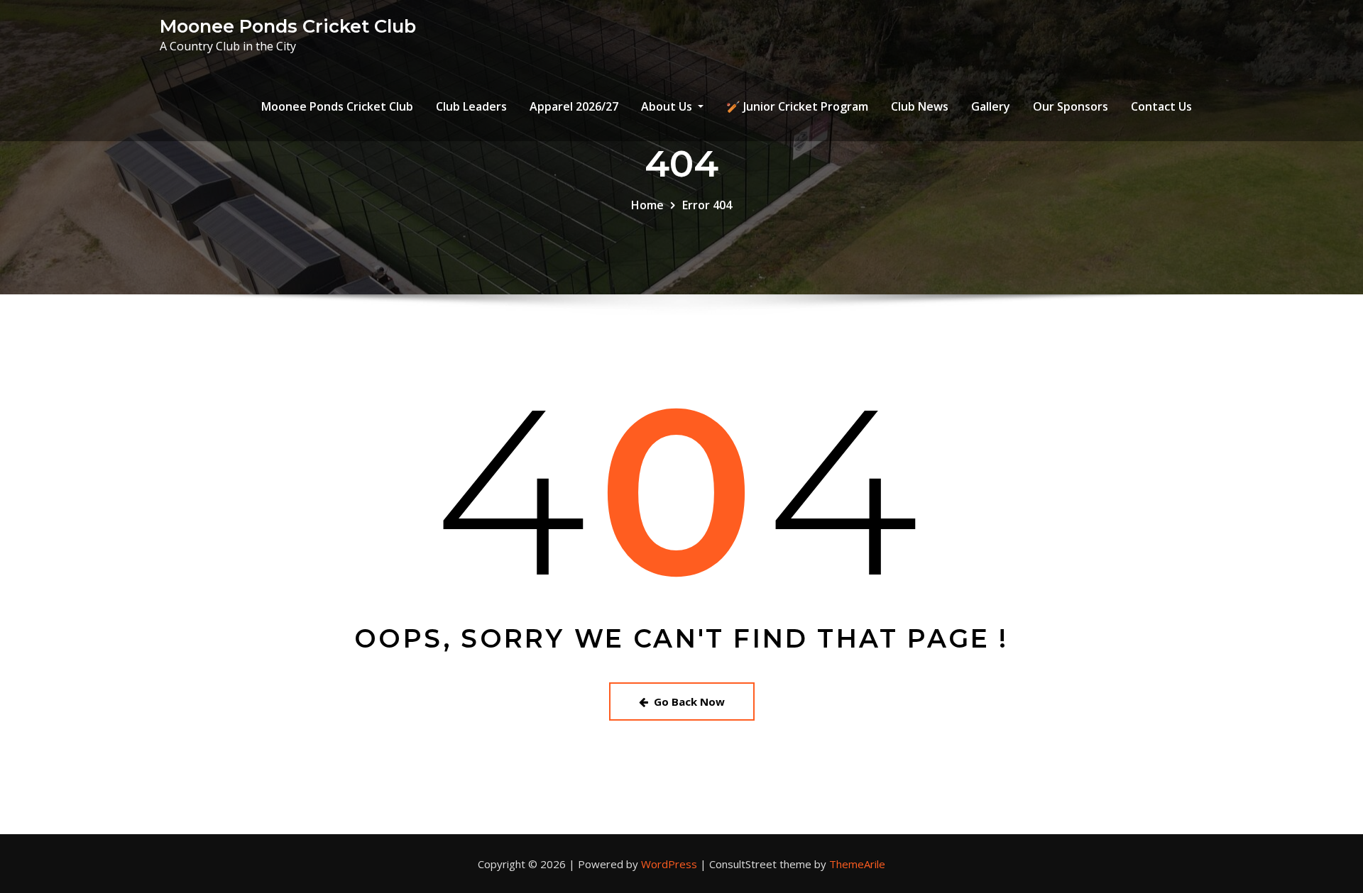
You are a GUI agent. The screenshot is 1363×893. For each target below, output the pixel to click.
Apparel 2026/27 (574, 106)
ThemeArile (857, 864)
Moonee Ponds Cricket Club (288, 26)
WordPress (669, 864)
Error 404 (707, 205)
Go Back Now (689, 701)
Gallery (990, 106)
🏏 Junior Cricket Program (797, 106)
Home (647, 205)
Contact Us (1161, 106)
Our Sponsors (1070, 106)
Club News (919, 106)
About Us (668, 106)
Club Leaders (471, 106)
